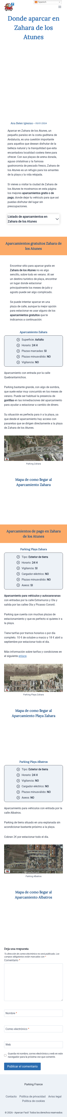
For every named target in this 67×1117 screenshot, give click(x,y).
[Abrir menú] (60, 6)
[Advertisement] (33, 78)
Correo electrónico (17, 1028)
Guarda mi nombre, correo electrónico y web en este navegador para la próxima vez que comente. (35, 1055)
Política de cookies (33, 1101)
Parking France (33, 1084)
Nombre (11, 1013)
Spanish (41, 2)
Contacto (11, 1096)
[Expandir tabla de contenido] (57, 219)
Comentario (12, 960)
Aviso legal (55, 1096)
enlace (22, 656)
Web (8, 1044)
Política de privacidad (32, 1096)
